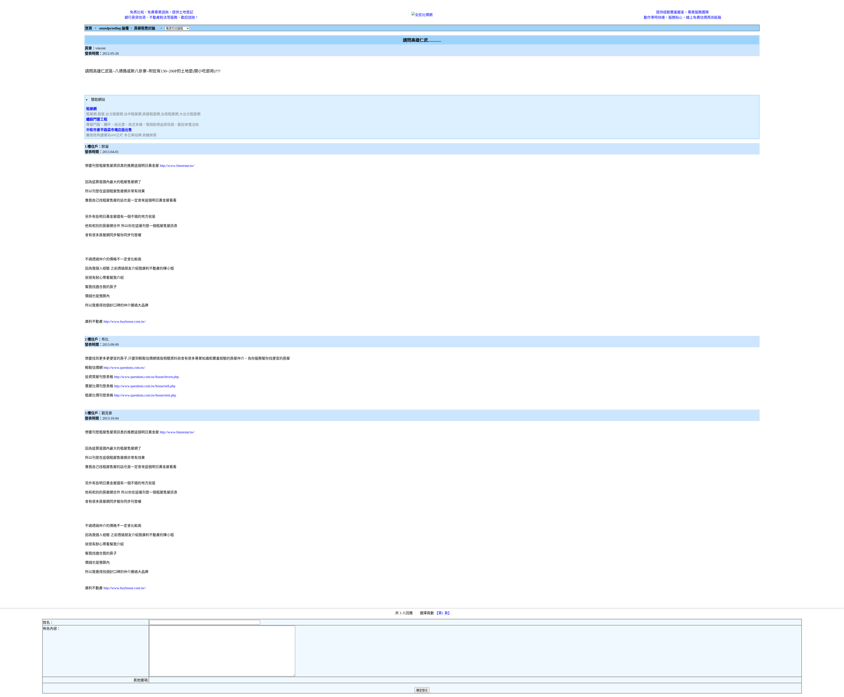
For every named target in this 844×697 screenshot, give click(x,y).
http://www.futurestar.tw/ (177, 165)
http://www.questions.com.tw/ (124, 367)
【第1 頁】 (443, 613)
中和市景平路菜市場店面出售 (109, 130)
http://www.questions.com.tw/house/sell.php (144, 386)
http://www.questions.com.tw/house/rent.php (145, 395)
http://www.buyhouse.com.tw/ (125, 321)
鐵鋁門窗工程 (96, 119)
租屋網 (91, 109)
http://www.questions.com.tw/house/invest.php (146, 377)
